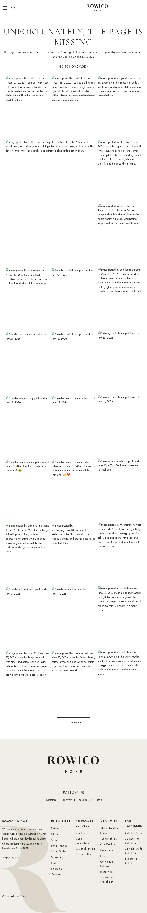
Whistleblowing (86, 848)
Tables (55, 828)
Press (103, 856)
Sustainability (108, 838)
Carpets (56, 874)
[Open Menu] (5, 7)
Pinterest (67, 800)
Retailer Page (133, 833)
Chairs (55, 834)
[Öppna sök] (12, 7)
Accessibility (84, 854)
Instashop (106, 871)
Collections (107, 850)
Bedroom (57, 869)
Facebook (83, 800)
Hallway (56, 863)
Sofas (54, 840)
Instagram (51, 800)
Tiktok (98, 800)
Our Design (107, 844)
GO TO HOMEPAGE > (73, 66)
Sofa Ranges (59, 846)
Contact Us (83, 833)
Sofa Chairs (58, 851)
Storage (56, 857)
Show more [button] (73, 722)
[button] (27, 107)
